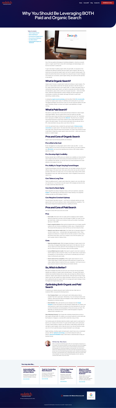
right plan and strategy (59, 332)
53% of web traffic (79, 99)
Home (80, 2)
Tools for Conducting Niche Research (48, 370)
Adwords (68, 117)
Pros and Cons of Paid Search (35, 38)
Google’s (47, 192)
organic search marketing (58, 99)
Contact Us (97, 2)
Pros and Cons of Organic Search (36, 36)
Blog (92, 2)
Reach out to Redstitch (55, 334)
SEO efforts (50, 149)
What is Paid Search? (33, 34)
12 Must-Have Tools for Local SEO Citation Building (66, 370)
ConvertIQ (86, 2)
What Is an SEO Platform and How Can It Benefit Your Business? (85, 371)
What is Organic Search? (34, 32)
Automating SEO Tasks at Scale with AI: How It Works (29, 370)
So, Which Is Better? (33, 39)
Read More (25, 379)
